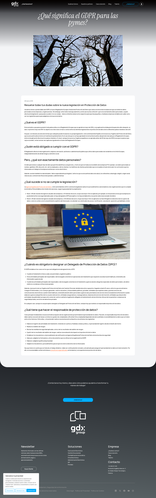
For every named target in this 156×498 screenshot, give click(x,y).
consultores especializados (59, 350)
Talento (116, 4)
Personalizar (10, 490)
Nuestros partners (87, 4)
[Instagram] (133, 491)
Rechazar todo (21, 490)
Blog (109, 4)
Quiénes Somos (73, 4)
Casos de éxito (100, 4)
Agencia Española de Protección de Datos (39, 187)
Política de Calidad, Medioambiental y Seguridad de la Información (44, 487)
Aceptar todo (31, 490)
